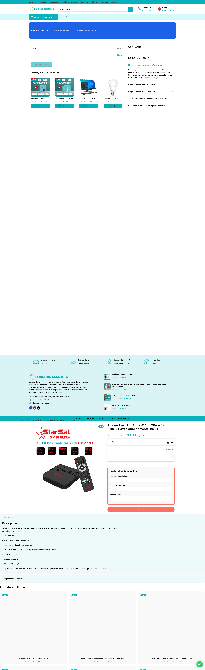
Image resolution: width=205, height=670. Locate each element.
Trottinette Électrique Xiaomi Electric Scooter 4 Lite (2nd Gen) (102, 659)
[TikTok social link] (38, 408)
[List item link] (59, 400)
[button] (40, 106)
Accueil (4, 420)
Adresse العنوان (116, 494)
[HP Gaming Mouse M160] (107, 407)
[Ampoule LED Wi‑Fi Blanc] (113, 87)
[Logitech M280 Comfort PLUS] (107, 376)
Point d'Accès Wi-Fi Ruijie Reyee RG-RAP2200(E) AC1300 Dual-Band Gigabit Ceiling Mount (142, 385)
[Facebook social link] (31, 408)
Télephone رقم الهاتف (118, 485)
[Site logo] (41, 9)
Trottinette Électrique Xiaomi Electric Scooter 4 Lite (171, 659)
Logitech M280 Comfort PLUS (124, 374)
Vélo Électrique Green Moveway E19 (33, 659)
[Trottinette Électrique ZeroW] (107, 397)
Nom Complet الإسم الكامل (120, 476)
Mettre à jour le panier (41, 64)
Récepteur (13, 420)
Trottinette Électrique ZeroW (123, 395)
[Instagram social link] (34, 408)
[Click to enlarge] (34, 494)
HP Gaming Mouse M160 (121, 405)
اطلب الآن (141, 509)
